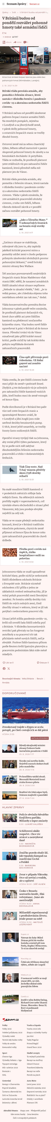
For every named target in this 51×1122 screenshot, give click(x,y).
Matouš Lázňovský (31, 923)
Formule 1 (6, 1071)
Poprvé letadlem (9, 1088)
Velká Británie (28, 678)
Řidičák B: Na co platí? (36, 1095)
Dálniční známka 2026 (36, 1088)
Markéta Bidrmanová (27, 845)
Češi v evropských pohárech (24, 1118)
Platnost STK (32, 1102)
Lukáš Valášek (34, 824)
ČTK (4, 33)
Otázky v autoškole (35, 1099)
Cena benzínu (33, 1114)
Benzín (40, 678)
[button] (25, 60)
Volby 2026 (6, 1029)
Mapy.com (24, 1110)
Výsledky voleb (8, 1036)
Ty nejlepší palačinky (36, 1056)
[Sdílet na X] (8, 668)
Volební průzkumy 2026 (12, 1032)
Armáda (5, 682)
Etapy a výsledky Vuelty (37, 1032)
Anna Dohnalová (29, 905)
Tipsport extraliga (9, 1064)
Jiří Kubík (40, 884)
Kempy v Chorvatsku (11, 1084)
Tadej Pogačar (33, 1040)
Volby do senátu (9, 1043)
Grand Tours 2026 (34, 1047)
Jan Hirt (30, 1036)
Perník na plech (33, 1075)
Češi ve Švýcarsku (9, 1095)
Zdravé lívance (33, 1064)
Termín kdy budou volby (12, 1040)
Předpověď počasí (38, 1110)
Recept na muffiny (35, 1060)
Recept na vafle (33, 1071)
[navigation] (3, 4)
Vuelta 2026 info (34, 1029)
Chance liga (7, 1056)
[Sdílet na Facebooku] (4, 668)
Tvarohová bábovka (35, 1067)
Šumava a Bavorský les (11, 1091)
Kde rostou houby (18, 1114)
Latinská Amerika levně (12, 1099)
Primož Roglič (32, 1043)
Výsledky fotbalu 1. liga (12, 1060)
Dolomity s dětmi (9, 1102)
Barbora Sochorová (27, 866)
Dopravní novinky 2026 (36, 1091)
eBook (8, 42)
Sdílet (19, 42)
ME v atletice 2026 (10, 1067)
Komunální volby (9, 1047)
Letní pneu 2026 (34, 1084)
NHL (4, 1075)
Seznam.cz (34, 4)
